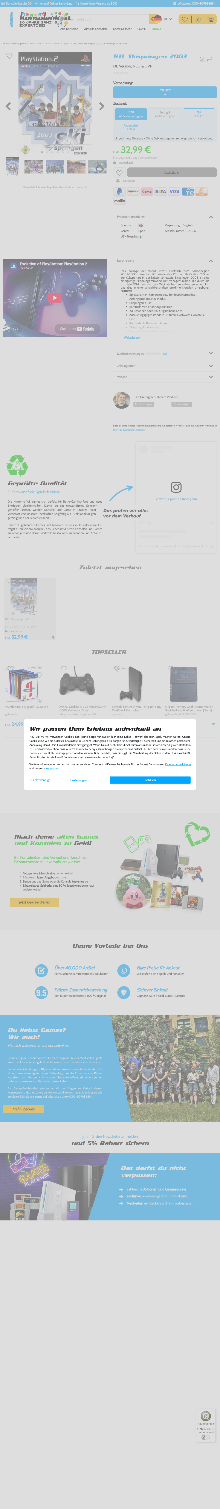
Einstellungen (78, 780)
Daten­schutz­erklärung (178, 764)
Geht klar (150, 780)
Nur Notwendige (39, 780)
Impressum (52, 768)
